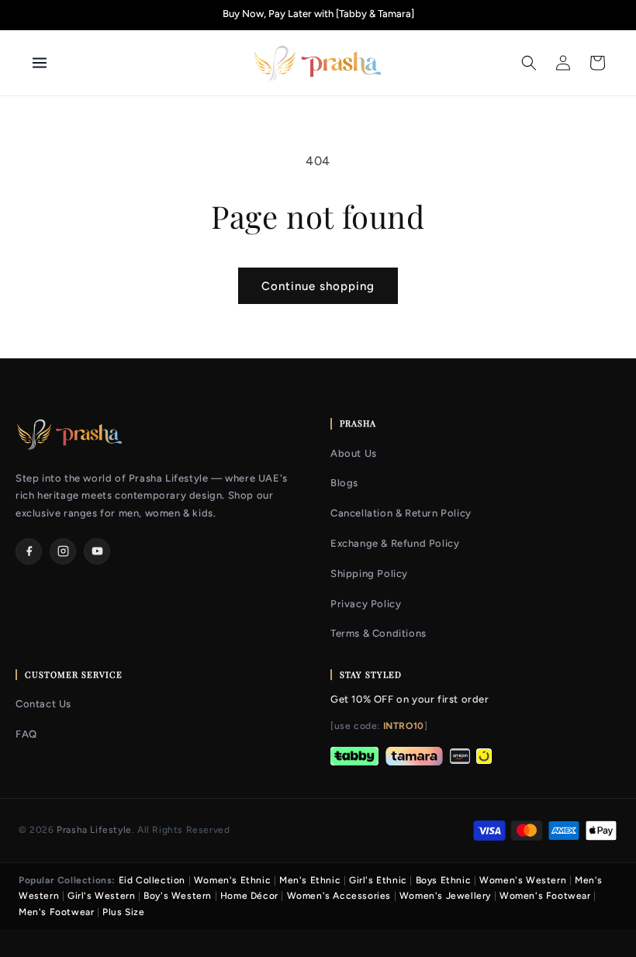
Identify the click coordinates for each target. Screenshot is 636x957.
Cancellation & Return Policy (401, 513)
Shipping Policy (369, 573)
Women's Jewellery (445, 895)
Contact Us (43, 704)
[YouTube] (97, 551)
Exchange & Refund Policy (394, 543)
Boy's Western (177, 895)
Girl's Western (101, 895)
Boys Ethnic (444, 880)
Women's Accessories (339, 895)
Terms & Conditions (378, 633)
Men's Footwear (56, 912)
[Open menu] (98, 63)
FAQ (26, 734)
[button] (529, 63)
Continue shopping (318, 286)
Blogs (344, 483)
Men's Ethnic (309, 880)
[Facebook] (29, 551)
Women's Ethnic (232, 880)
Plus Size (123, 912)
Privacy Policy (365, 604)
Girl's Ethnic (378, 880)
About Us (353, 453)
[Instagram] (63, 551)
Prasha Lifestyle (94, 829)
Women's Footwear (545, 895)
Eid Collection (152, 880)
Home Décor (249, 895)
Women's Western (522, 880)
